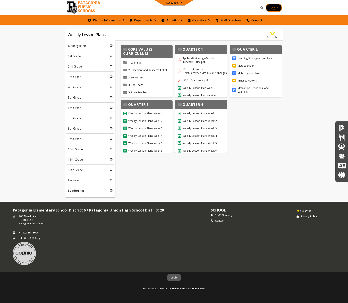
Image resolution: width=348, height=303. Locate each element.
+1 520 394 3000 (29, 232)
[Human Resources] (341, 156)
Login (174, 277)
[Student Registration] (341, 165)
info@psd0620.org (29, 238)
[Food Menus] (341, 137)
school (218, 210)
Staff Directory (223, 215)
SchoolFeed (198, 288)
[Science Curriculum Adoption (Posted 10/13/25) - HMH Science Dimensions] (341, 174)
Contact (219, 220)
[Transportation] (341, 146)
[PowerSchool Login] (341, 128)
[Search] (261, 7)
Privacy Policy (309, 216)
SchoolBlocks (179, 288)
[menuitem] (106, 20)
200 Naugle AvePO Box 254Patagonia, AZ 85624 (31, 219)
